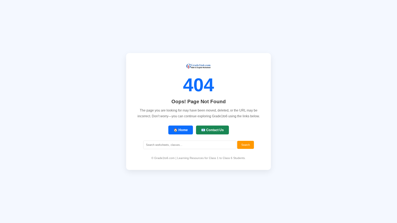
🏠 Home (180, 130)
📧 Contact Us (212, 130)
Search (245, 144)
